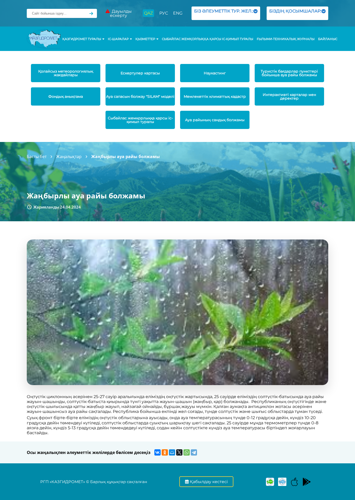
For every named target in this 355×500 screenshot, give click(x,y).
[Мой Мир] (172, 452)
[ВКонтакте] (157, 452)
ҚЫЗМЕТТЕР (145, 39)
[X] (179, 452)
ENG (177, 13)
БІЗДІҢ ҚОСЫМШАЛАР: (295, 13)
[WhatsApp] (186, 452)
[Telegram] (194, 452)
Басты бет (37, 156)
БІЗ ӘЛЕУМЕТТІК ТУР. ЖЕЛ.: (223, 13)
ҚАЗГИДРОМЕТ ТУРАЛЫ (81, 39)
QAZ (148, 13)
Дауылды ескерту (121, 13)
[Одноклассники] (165, 452)
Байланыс (327, 39)
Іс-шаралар (118, 39)
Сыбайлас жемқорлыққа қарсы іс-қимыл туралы (207, 39)
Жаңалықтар (69, 156)
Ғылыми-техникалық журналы (285, 39)
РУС (163, 13)
